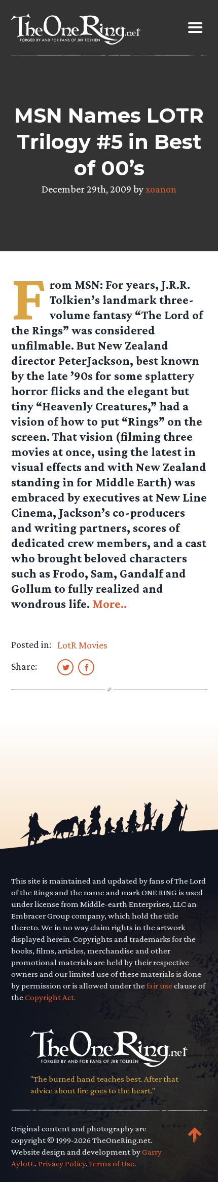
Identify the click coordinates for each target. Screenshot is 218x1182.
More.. (109, 604)
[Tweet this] (65, 666)
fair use (159, 985)
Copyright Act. (50, 997)
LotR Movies (82, 645)
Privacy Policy (62, 1163)
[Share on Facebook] (86, 666)
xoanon (161, 189)
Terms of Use (111, 1163)
